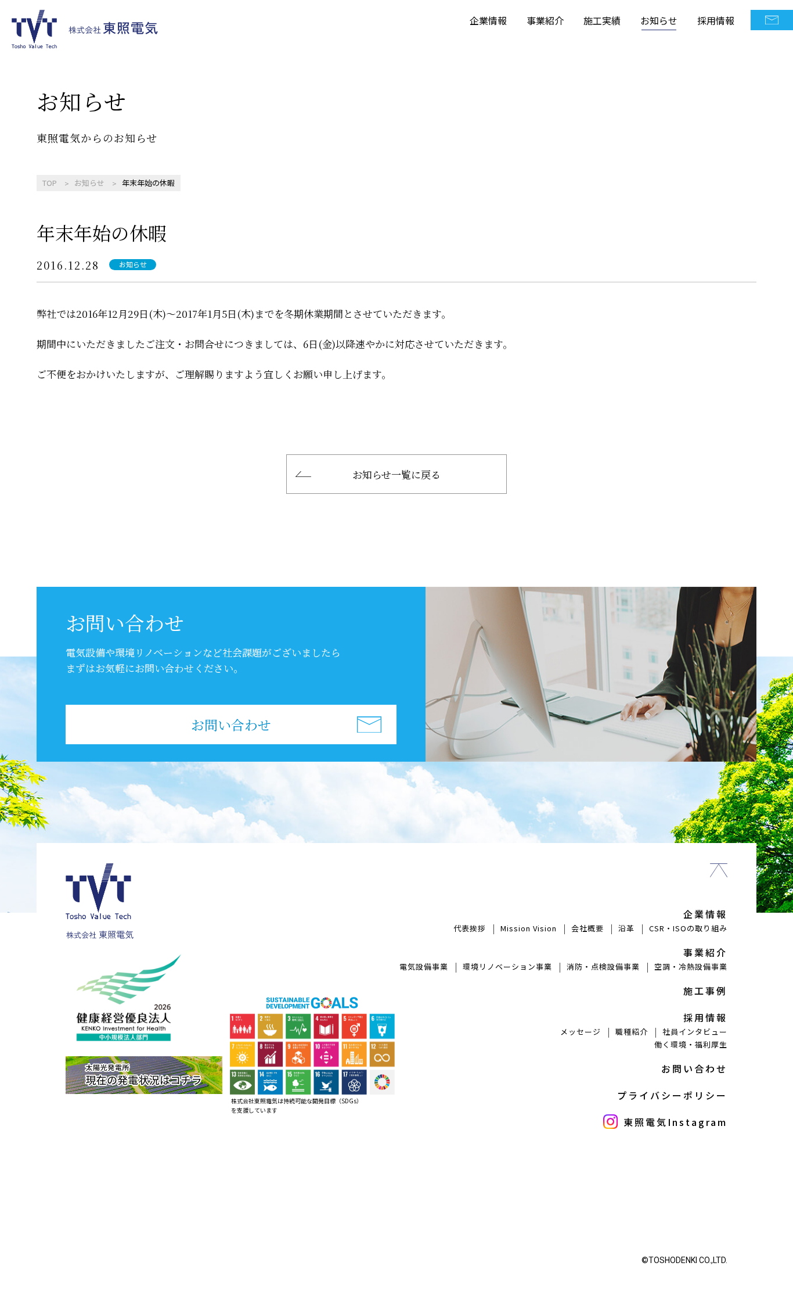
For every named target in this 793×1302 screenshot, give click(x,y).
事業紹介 (545, 20)
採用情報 (715, 20)
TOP (49, 182)
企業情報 (488, 20)
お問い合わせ (231, 724)
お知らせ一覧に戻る (396, 474)
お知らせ (658, 20)
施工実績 (602, 20)
